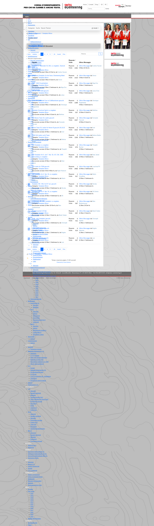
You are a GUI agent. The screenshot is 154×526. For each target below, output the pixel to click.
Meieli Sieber (63, 215)
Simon (60, 80)
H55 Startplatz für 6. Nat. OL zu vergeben (44, 174)
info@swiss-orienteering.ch (114, 273)
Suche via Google (51, 278)
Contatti (91, 4)
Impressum (27, 278)
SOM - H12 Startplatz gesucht (41, 218)
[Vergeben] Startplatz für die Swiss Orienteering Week (48, 75)
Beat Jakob (95, 154)
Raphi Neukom (61, 170)
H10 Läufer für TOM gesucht (40, 166)
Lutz (62, 242)
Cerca (107, 8)
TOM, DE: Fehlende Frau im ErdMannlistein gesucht (48, 100)
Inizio (29, 54)
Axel (62, 132)
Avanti (59, 54)
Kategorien (31, 28)
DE (102, 4)
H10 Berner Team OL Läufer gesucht (43, 118)
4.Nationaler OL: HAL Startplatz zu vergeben (45, 201)
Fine (64, 54)
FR (105, 4)
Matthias (61, 114)
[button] (27, 17)
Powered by (60, 262)
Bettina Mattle (96, 135)
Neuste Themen (46, 28)
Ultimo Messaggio (84, 66)
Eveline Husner (62, 72)
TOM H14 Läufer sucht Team (41, 135)
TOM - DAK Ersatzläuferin (40, 83)
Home (85, 4)
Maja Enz (64, 87)
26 (54, 54)
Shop (96, 4)
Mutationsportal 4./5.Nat (39, 211)
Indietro (35, 54)
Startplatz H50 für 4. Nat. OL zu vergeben (44, 191)
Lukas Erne (95, 91)
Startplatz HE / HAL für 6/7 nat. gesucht (44, 184)
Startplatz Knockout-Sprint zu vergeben (44, 110)
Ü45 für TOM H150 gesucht (40, 91)
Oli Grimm (95, 191)
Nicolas (63, 188)
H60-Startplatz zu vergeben (40, 145)
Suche (38, 28)
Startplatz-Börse (43, 70)
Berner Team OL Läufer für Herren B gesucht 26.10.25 (48, 127)
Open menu (26, 14)
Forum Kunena (67, 262)
